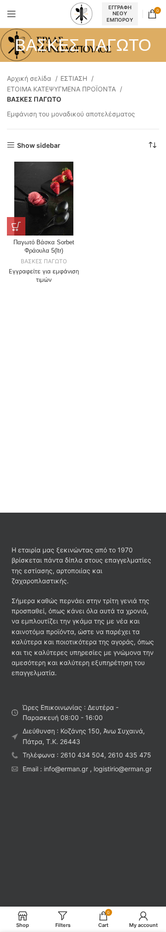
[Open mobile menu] (11, 14)
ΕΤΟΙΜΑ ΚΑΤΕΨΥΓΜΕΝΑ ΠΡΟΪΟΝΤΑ (62, 89)
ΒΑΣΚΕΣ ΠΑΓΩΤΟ (44, 261)
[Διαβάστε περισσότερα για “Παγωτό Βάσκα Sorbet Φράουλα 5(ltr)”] (16, 226)
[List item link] (83, 755)
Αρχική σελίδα (30, 78)
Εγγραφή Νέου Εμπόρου (120, 13)
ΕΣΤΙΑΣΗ (74, 78)
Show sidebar (38, 145)
